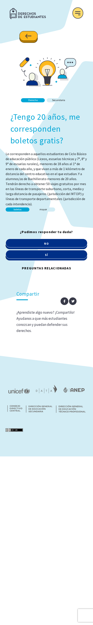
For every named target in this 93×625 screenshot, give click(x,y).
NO (46, 243)
